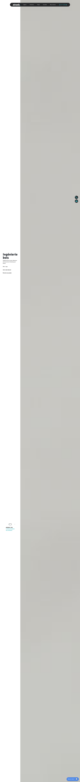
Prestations (32, 4)
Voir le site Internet (7, 269)
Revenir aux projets (7, 272)
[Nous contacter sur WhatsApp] (60, 5)
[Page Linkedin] (66, 4)
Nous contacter (53, 4)
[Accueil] (16, 5)
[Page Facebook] (61, 4)
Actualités (45, 4)
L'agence (24, 4)
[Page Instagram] (64, 4)
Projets (38, 4)
